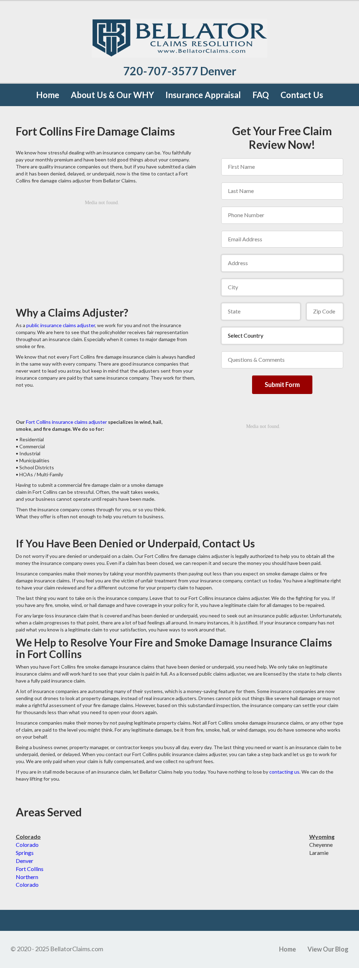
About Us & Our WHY (112, 95)
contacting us (284, 772)
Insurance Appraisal (203, 95)
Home (47, 95)
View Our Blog (327, 949)
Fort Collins (29, 868)
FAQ (260, 95)
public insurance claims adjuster (60, 325)
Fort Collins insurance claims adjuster (66, 422)
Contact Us (301, 95)
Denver (24, 860)
